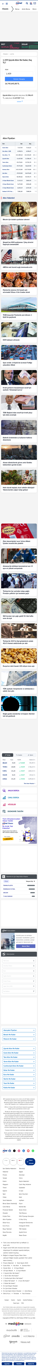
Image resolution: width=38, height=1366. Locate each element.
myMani (21, 1200)
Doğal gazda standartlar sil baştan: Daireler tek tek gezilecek (19, 715)
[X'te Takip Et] (14, 1151)
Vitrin (21, 1178)
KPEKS (5, 779)
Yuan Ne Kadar (8, 1083)
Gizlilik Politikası (27, 1300)
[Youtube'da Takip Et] (28, 1151)
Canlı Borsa (6, 1207)
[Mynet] (7, 1336)
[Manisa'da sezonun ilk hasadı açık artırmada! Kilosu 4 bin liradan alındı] (19, 279)
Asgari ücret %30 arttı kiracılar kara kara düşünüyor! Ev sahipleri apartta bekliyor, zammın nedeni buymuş (16, 1250)
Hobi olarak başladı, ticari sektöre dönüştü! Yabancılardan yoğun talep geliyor (18, 488)
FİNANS (5, 9)
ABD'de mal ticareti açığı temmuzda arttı (17, 267)
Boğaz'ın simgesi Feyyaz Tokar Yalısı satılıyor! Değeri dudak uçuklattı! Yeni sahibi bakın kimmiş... (17, 1257)
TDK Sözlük (22, 1229)
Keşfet (5, 1235)
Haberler (5, 1172)
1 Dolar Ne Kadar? (9, 1281)
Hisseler (5, 1213)
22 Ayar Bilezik (21, 1271)
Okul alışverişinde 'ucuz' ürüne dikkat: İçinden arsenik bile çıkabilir (16, 542)
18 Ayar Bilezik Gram (8, 184)
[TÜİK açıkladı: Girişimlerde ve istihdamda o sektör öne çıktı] (19, 678)
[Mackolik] (13, 1330)
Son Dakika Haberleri (9, 1168)
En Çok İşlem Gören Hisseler (12, 1291)
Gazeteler (22, 1188)
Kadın (5, 1181)
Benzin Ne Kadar (9, 1034)
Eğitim (5, 1191)
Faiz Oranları (26, 1293)
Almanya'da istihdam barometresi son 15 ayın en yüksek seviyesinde (18, 567)
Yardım (13, 1300)
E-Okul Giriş (23, 1219)
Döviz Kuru (6, 1293)
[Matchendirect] (25, 1330)
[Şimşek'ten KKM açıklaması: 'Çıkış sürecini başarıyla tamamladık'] (19, 232)
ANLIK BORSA (13, 790)
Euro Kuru (6, 1226)
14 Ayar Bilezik (19, 1268)
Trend (4, 1188)
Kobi (20, 1197)
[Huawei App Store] (20, 1161)
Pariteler (16, 1293)
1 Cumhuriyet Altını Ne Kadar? (13, 1278)
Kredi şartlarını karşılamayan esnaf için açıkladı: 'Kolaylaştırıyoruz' (17, 389)
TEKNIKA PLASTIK (8, 885)
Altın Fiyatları (7, 1219)
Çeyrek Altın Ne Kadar (11, 1048)
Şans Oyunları (23, 1194)
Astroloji (21, 1175)
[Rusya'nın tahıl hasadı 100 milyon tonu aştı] (19, 655)
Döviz (35, 9)
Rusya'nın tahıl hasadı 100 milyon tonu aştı (19, 666)
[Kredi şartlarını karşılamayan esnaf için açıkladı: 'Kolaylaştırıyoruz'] (19, 377)
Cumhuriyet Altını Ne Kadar (13, 1066)
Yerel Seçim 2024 (22, 1263)
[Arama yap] (27, 3)
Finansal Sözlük (8, 1210)
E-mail (21, 1191)
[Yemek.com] (13, 1342)
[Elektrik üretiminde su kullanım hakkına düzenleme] (19, 427)
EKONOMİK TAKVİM (15, 811)
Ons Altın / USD (6, 151)
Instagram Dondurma (26, 1223)
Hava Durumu (7, 1232)
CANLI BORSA (13, 797)
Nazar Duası (23, 1235)
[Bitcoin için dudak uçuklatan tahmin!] (19, 209)
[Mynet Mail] (35, 3)
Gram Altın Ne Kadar (10, 1053)
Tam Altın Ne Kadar (10, 1057)
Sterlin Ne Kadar (9, 1079)
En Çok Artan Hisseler (10, 1288)
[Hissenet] (24, 1342)
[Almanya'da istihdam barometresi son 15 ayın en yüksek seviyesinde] (19, 555)
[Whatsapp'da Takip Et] (33, 1151)
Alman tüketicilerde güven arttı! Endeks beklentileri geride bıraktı (17, 463)
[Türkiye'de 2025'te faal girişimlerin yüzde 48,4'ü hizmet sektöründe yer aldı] (19, 630)
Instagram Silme (24, 1226)
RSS (22, 1303)
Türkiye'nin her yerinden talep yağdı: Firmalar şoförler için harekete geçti (16, 592)
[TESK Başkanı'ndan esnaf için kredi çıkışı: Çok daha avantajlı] (19, 402)
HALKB (5, 775)
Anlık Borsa (26, 9)
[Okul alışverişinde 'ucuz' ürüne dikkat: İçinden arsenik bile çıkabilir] (19, 531)
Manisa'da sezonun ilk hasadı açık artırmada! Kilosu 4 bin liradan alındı (16, 291)
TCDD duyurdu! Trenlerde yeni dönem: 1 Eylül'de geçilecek (17, 316)
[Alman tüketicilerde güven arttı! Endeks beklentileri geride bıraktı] (19, 452)
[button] (6, 3)
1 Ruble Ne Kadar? (9, 1283)
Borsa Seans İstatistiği (10, 1203)
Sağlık (21, 1172)
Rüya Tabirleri (7, 1229)
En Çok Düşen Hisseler (10, 1286)
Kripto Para (6, 1216)
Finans (5, 1175)
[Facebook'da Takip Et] (9, 1151)
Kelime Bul (22, 1207)
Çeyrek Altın (5, 158)
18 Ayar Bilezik (8, 1271)
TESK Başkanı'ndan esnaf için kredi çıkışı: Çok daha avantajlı (17, 414)
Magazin (5, 1184)
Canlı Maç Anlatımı (25, 1184)
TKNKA (5, 767)
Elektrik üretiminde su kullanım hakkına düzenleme (17, 439)
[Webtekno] (29, 1336)
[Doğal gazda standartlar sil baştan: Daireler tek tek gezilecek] (19, 703)
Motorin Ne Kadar (10, 1039)
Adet (6, 69)
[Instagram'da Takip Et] (19, 1151)
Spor (4, 1194)
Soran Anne (22, 1210)
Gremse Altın (5, 169)
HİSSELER (12, 804)
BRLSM (5, 763)
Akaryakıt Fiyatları (10, 1030)
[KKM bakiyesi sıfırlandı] (19, 329)
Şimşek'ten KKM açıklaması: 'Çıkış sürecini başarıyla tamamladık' (18, 243)
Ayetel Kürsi (23, 1232)
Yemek (5, 1178)
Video (4, 1197)
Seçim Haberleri (24, 1181)
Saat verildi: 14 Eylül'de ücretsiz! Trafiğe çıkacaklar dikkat (17, 364)
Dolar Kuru (6, 1223)
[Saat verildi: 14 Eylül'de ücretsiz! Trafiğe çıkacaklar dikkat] (19, 352)
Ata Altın (4, 173)
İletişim (7, 1300)
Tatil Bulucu (23, 1213)
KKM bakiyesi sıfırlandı (11, 340)
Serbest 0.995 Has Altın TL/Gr (8, 191)
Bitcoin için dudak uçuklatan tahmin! (16, 219)
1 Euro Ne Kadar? (23, 1281)
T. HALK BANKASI (7, 896)
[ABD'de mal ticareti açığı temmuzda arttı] (19, 257)
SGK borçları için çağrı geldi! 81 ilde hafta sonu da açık (18, 617)
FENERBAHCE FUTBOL (9, 889)
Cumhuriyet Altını (7, 166)
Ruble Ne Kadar (9, 1087)
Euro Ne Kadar (8, 1074)
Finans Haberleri (8, 1263)
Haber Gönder (31, 1161)
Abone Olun (26, 946)
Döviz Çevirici (10, 954)
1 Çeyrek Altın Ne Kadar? (11, 1273)
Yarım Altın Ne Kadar (11, 1061)
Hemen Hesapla (19, 79)
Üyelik (19, 1300)
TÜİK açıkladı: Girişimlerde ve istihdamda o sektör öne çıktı (18, 690)
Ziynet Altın (5, 177)
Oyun (20, 1203)
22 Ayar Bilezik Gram (8, 188)
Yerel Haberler (7, 1200)
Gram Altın (5, 147)
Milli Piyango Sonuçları (26, 1216)
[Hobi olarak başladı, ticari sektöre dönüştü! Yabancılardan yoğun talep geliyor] (19, 477)
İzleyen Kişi (29, 881)
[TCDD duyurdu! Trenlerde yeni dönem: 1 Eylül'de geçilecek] (19, 304)
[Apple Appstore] (13, 1161)
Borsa (17, 9)
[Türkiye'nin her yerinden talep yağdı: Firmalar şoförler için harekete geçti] (19, 580)
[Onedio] (17, 1336)
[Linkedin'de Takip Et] (23, 1151)
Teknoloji (22, 1168)
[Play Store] (6, 1161)
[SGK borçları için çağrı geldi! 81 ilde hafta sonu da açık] (19, 605)
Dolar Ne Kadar (9, 1070)
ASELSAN (5, 892)
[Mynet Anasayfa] (19, 3)
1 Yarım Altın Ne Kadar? (11, 1276)
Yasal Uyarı (16, 1303)
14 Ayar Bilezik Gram (8, 180)
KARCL (5, 771)
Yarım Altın (5, 162)
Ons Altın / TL (6, 155)
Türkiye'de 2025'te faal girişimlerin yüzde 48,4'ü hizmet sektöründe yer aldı (18, 642)
